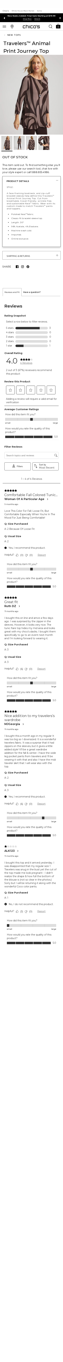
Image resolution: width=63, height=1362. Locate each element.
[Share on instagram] (22, 266)
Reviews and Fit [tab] (12, 292)
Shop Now (27, 19)
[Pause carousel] (60, 18)
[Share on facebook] (17, 266)
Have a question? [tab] (32, 292)
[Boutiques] (12, 26)
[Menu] (4, 26)
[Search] (51, 26)
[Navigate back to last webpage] (5, 35)
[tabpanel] (31, 624)
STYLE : (10, 187)
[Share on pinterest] (28, 266)
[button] (58, 26)
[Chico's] (31, 26)
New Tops (14, 35)
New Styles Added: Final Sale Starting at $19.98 (31, 16)
